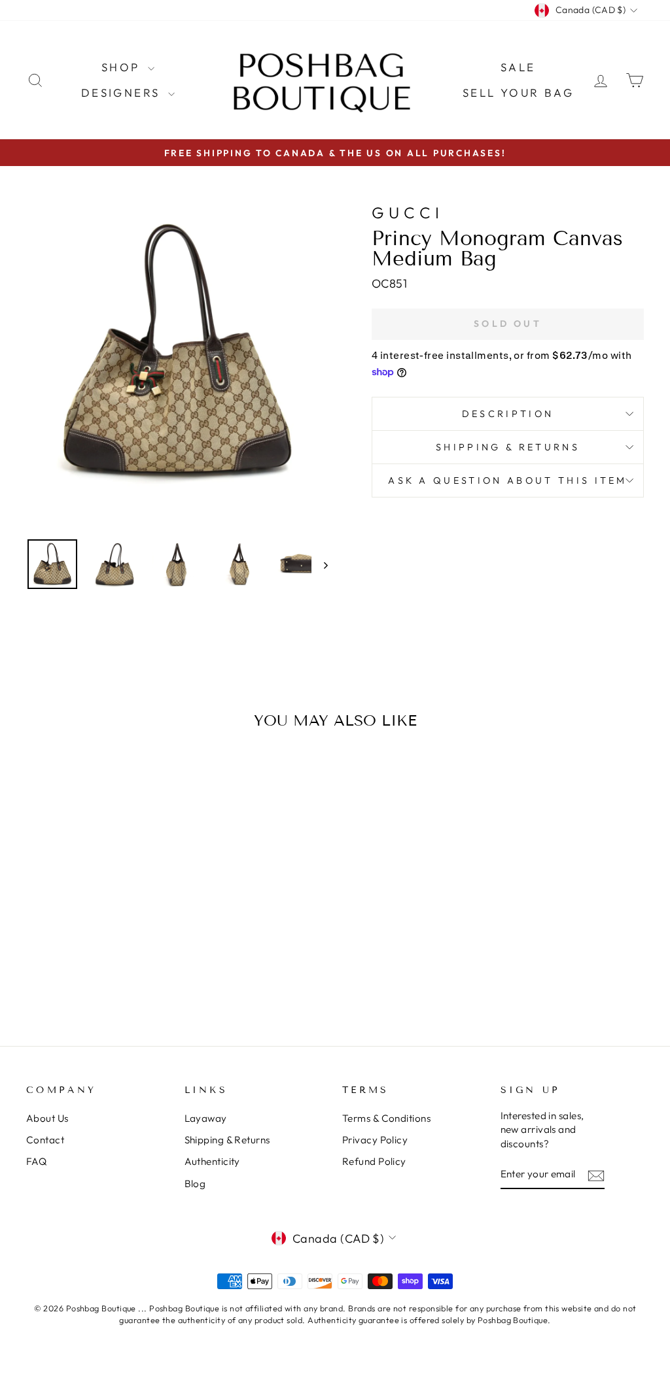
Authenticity (212, 1161)
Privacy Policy (375, 1140)
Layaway (206, 1118)
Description (508, 414)
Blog (195, 1183)
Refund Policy (374, 1161)
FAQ (36, 1161)
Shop (123, 67)
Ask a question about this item (507, 480)
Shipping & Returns (508, 447)
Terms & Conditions (386, 1118)
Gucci (408, 212)
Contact (45, 1140)
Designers (123, 92)
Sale (518, 67)
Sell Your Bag (518, 92)
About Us (47, 1118)
